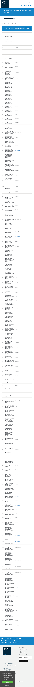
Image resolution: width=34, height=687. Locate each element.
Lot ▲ (3, 33)
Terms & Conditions (7, 669)
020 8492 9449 (26, 6)
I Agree (7, 682)
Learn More (7, 685)
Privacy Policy (5, 668)
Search (28, 28)
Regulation (11, 670)
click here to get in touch (10, 642)
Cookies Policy (5, 670)
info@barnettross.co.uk (10, 665)
